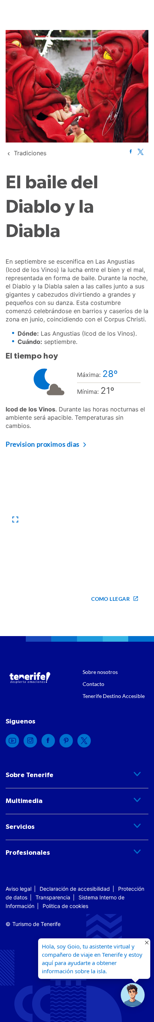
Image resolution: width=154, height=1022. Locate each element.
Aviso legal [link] (18, 888)
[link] (30, 153)
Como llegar (110, 599)
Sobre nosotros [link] (100, 672)
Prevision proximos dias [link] (43, 444)
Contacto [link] (93, 684)
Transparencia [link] (53, 897)
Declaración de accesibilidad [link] (75, 888)
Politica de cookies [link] (65, 906)
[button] (15, 519)
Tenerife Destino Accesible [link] (114, 696)
